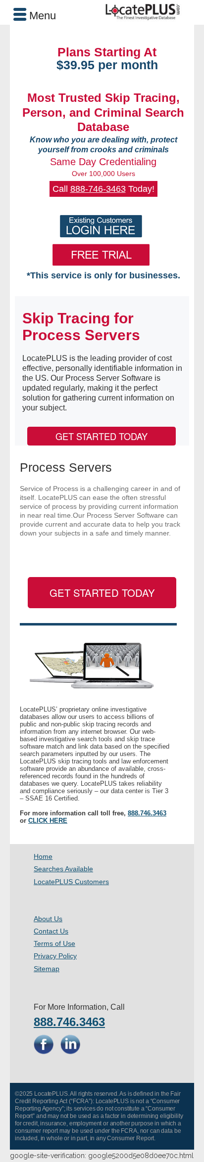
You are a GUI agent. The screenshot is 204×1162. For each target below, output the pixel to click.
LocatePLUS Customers (71, 882)
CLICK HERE (47, 820)
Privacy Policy (55, 956)
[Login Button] (100, 226)
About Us (48, 919)
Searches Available (63, 869)
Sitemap (46, 969)
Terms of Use (54, 943)
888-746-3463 (98, 189)
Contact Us (51, 931)
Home (43, 856)
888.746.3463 (147, 813)
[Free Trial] (100, 254)
